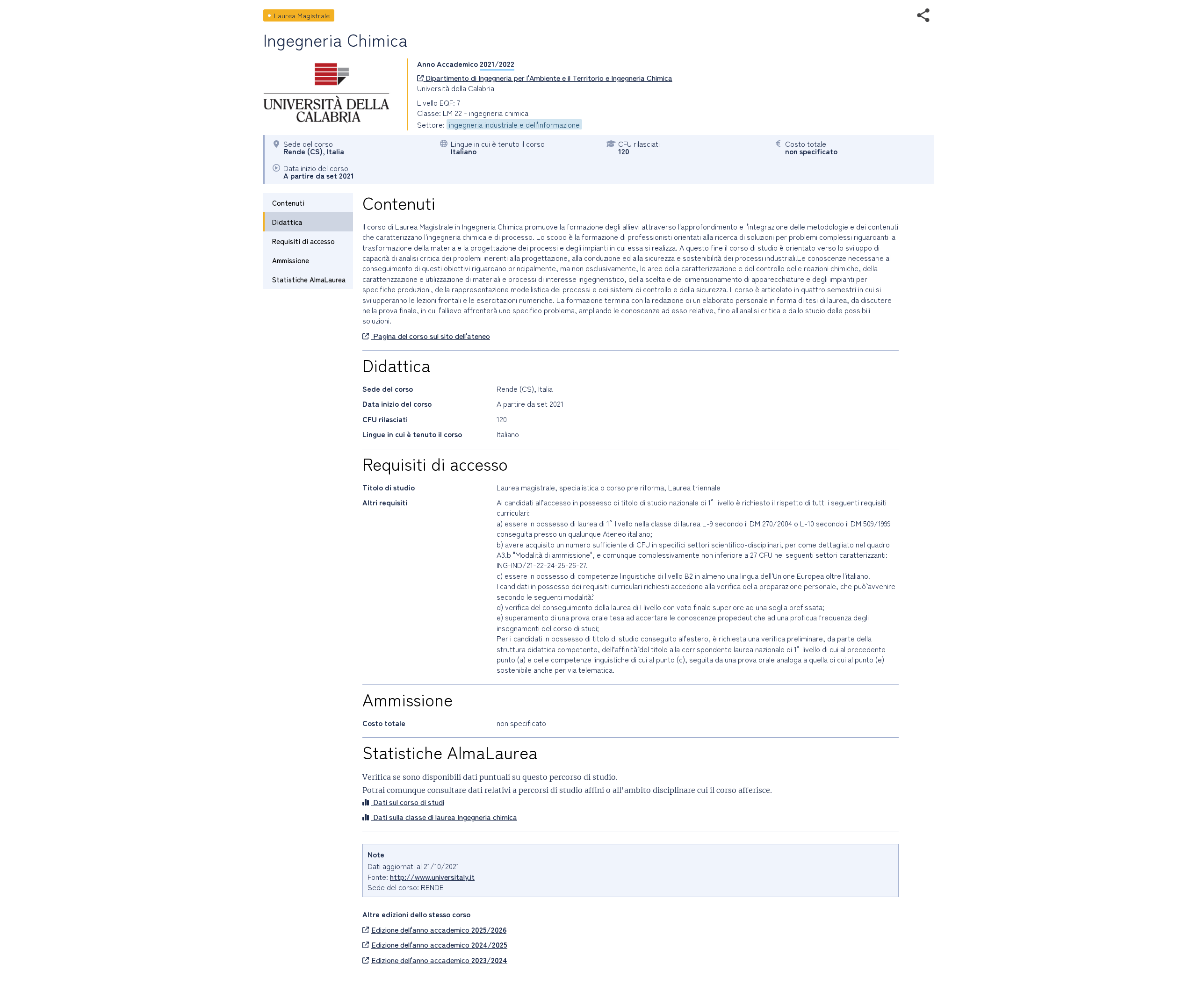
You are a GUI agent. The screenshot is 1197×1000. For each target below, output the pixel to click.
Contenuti (288, 203)
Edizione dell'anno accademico (438, 929)
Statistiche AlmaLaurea (309, 279)
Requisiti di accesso (303, 241)
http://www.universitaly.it (432, 876)
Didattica (287, 222)
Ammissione (290, 260)
